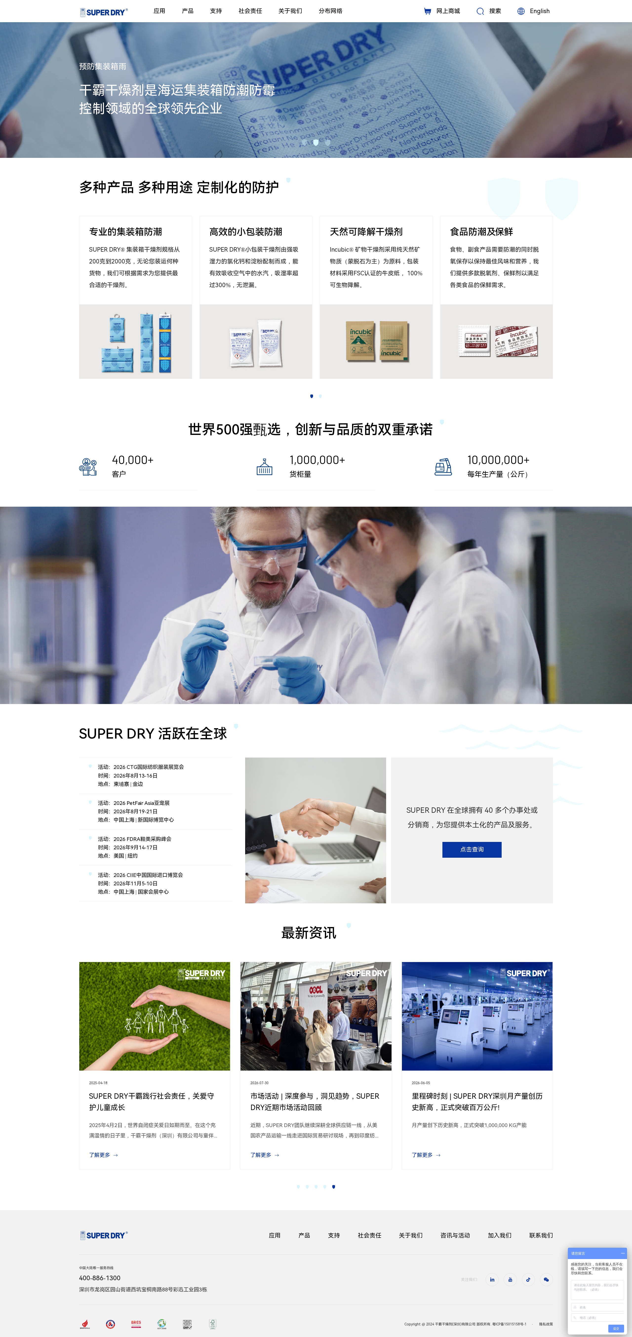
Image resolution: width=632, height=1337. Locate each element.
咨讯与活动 (455, 1235)
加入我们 (500, 1235)
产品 (304, 1235)
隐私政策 (546, 1324)
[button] (304, 142)
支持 (334, 1235)
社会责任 (369, 1235)
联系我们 (541, 1235)
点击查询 (472, 849)
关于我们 (411, 1235)
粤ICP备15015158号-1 (509, 1324)
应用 (275, 1235)
